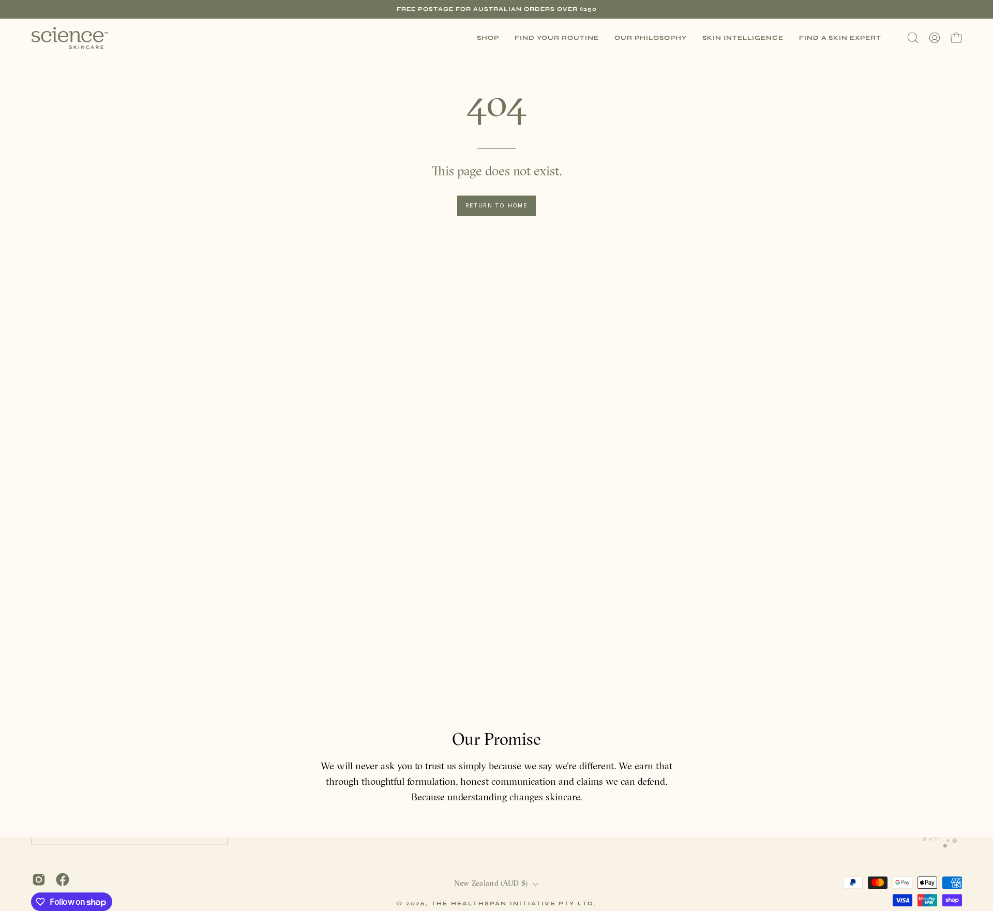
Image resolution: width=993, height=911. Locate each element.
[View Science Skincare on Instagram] (39, 879)
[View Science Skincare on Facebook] (62, 879)
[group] (496, 9)
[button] (557, 38)
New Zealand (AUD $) (491, 884)
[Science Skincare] (70, 38)
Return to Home (496, 205)
